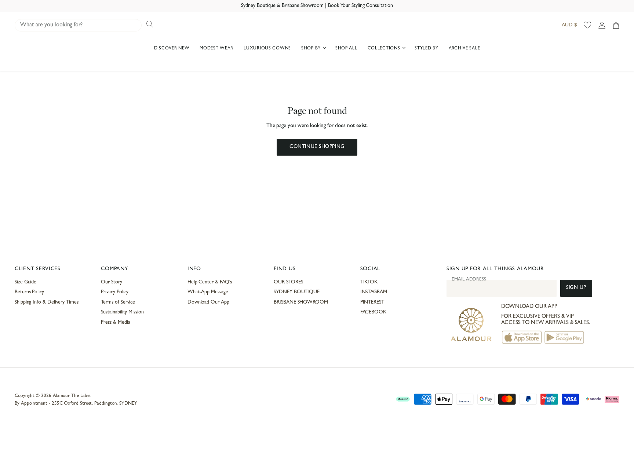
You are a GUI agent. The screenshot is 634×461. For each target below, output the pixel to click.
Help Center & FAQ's (209, 282)
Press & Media (115, 322)
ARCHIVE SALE (464, 49)
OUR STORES (288, 282)
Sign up (576, 288)
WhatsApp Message (207, 292)
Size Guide (25, 282)
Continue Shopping (316, 147)
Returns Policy (29, 292)
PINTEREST (372, 302)
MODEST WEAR (216, 49)
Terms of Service (118, 302)
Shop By (311, 49)
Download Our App (208, 302)
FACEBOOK (373, 312)
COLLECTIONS (385, 49)
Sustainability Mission (122, 312)
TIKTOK (369, 282)
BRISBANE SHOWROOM (301, 302)
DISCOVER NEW (172, 49)
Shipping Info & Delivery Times (47, 302)
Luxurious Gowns (267, 49)
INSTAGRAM (373, 292)
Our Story (111, 282)
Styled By (426, 49)
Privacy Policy (114, 292)
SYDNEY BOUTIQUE (297, 292)
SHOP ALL (346, 49)
